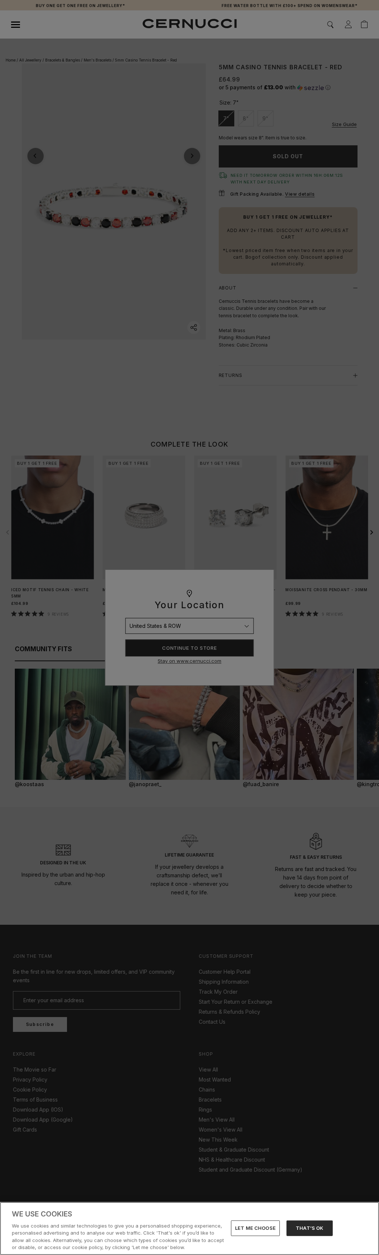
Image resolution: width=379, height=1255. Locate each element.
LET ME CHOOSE (255, 1228)
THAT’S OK (309, 1228)
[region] (189, 1228)
